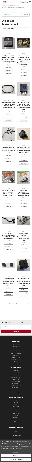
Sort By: (4, 28)
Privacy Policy (16, 357)
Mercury (16, 415)
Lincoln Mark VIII (16, 383)
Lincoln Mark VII (16, 381)
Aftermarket (16, 407)
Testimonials (16, 349)
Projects (16, 351)
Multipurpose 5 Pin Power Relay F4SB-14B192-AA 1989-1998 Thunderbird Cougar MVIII (23, 106)
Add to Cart (8, 73)
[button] (16, 14)
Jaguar (16, 370)
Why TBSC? (16, 344)
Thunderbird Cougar (16, 375)
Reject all (16, 456)
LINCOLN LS (16, 413)
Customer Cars (16, 347)
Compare (7, 70)
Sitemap (16, 361)
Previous (2, 460)
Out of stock (24, 75)
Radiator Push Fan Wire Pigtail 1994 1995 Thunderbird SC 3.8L (8, 149)
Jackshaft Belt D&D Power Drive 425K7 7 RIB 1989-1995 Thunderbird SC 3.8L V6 (8, 106)
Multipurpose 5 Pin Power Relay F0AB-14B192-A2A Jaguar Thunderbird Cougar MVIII (8, 59)
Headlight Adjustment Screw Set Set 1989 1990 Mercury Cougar (24, 193)
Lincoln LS (16, 379)
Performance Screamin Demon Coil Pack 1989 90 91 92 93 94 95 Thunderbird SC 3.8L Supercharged (23, 60)
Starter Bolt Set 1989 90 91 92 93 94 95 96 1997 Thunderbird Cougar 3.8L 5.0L (8, 193)
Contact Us (16, 355)
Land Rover (16, 373)
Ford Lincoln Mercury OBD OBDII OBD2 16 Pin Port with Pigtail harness (8, 236)
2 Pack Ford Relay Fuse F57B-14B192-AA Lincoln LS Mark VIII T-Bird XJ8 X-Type (8, 280)
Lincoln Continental (16, 377)
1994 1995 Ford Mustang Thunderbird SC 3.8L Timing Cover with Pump (23, 237)
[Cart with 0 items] (27, 2)
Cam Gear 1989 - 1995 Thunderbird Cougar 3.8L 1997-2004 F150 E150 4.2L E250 (23, 149)
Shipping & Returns (16, 353)
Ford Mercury (16, 388)
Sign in (13, 359)
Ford (16, 400)
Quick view (8, 67)
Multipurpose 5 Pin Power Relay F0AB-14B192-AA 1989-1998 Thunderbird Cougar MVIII (23, 281)
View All (16, 421)
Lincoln (16, 390)
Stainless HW (16, 417)
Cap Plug (16, 411)
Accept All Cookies (16, 459)
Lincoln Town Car (16, 385)
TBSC (16, 419)
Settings (16, 452)
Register (19, 359)
